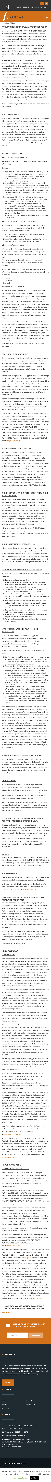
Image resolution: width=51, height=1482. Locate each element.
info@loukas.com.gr (13, 441)
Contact (29, 1401)
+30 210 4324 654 (30, 1426)
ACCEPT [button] (34, 1478)
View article (6, 1312)
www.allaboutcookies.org (14, 1134)
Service (5, 1404)
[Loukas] (12, 17)
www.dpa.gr (26, 1258)
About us (5, 1408)
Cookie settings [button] (20, 1478)
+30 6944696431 (15, 1428)
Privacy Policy (31, 1404)
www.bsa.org (31, 889)
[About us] (8, 1385)
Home (4, 1401)
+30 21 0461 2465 (15, 1426)
